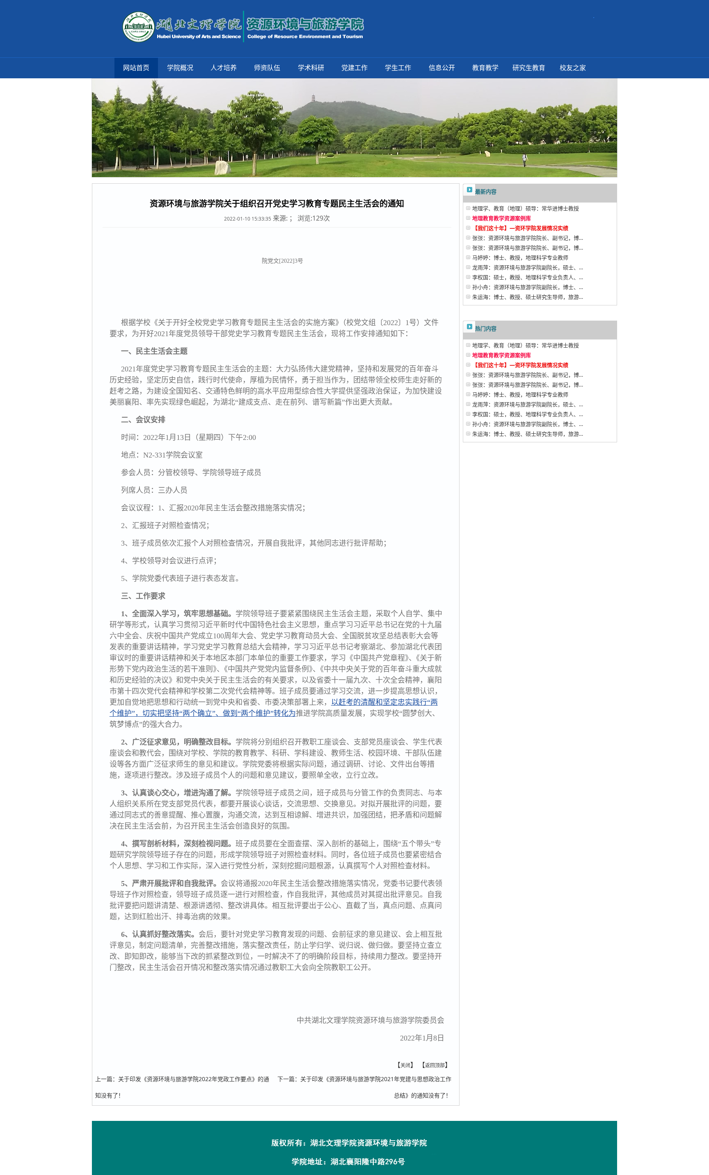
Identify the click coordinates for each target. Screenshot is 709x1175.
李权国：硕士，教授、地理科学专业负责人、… (527, 277)
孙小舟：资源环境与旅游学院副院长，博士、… (527, 287)
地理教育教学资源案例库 (501, 218)
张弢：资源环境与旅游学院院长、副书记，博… (527, 237)
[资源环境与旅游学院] (242, 23)
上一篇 (103, 1079)
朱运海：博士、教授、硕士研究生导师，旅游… (527, 297)
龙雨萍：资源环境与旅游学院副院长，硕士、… (527, 267)
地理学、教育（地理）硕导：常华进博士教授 (525, 208)
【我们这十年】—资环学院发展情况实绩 (520, 228)
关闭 (405, 1065)
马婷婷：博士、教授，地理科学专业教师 (520, 257)
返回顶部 (435, 1065)
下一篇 (286, 1079)
